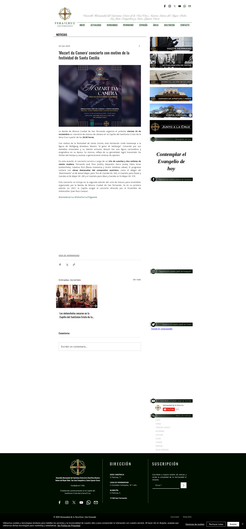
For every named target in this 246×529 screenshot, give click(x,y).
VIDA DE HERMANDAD (69, 255)
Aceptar (233, 524)
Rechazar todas (216, 524)
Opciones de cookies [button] (194, 524)
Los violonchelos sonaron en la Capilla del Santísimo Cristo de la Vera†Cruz (76, 315)
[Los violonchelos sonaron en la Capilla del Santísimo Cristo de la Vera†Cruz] (76, 296)
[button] (96, 23)
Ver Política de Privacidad (68, 525)
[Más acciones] (139, 46)
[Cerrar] (242, 524)
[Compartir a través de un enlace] (74, 264)
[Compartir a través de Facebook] (60, 264)
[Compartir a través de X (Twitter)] (67, 264)
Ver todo (137, 279)
